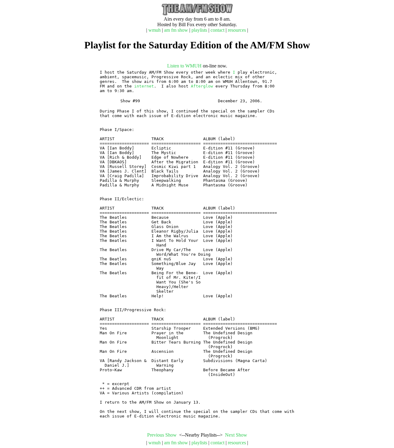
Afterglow (202, 86)
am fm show (176, 30)
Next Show (236, 435)
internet (144, 86)
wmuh (154, 30)
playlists (199, 30)
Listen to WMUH (184, 65)
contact (217, 30)
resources (237, 30)
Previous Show (162, 435)
